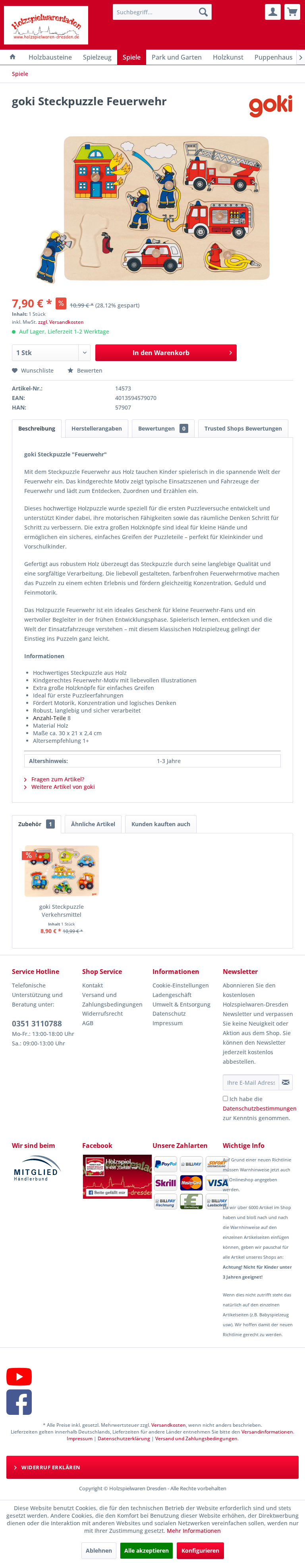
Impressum (167, 1023)
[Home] (12, 57)
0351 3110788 (37, 1023)
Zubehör (35, 824)
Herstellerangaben (96, 428)
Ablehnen (99, 1550)
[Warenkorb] (292, 12)
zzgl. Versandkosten (61, 322)
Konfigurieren (200, 1550)
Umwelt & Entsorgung (181, 1004)
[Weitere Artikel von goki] (270, 109)
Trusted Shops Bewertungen (243, 428)
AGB (87, 1023)
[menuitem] (162, 12)
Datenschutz (169, 1013)
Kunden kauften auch (160, 824)
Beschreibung (36, 428)
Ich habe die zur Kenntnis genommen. (260, 1108)
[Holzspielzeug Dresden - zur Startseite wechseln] (46, 26)
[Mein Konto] (273, 12)
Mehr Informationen (194, 1530)
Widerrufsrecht (102, 1013)
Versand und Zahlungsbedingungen (112, 999)
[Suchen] (203, 12)
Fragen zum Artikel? (57, 779)
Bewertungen (161, 428)
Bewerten (88, 370)
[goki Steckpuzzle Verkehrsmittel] (61, 871)
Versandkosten (168, 1425)
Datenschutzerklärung (124, 1438)
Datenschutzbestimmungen (260, 1108)
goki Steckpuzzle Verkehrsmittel (61, 910)
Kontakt (92, 985)
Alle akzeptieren (146, 1550)
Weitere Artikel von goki (62, 786)
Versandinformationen (267, 1431)
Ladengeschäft (171, 995)
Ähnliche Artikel (93, 824)
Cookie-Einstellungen (180, 985)
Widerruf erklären (50, 1467)
